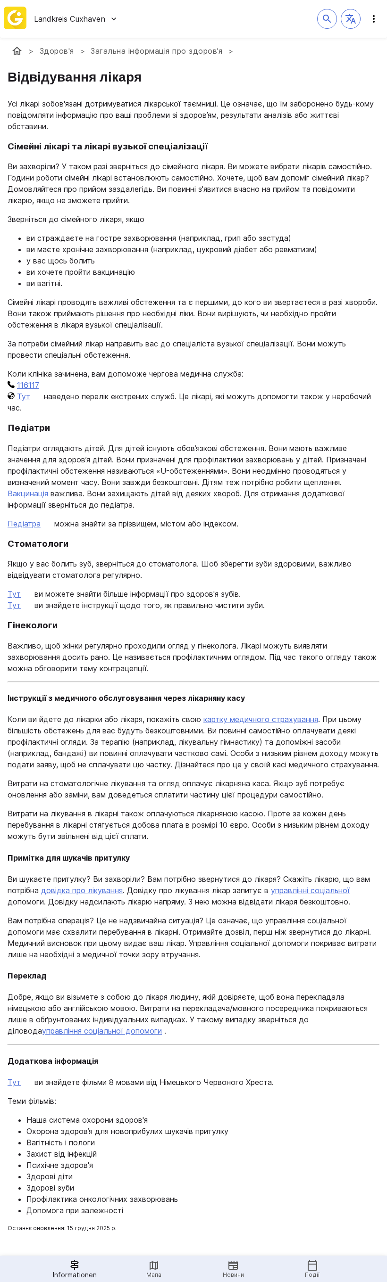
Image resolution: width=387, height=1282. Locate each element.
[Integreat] (15, 19)
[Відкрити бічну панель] (373, 18)
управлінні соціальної (310, 890)
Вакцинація (28, 493)
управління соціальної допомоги (102, 1030)
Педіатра (24, 523)
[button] (351, 19)
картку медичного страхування (260, 719)
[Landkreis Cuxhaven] (17, 50)
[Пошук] (327, 19)
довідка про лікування (82, 890)
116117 (28, 385)
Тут (23, 396)
